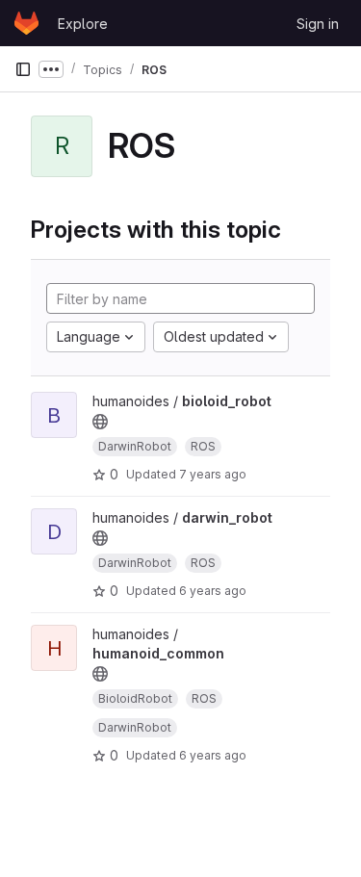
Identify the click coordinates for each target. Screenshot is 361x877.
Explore (83, 23)
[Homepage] (26, 23)
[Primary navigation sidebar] (23, 69)
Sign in (318, 23)
